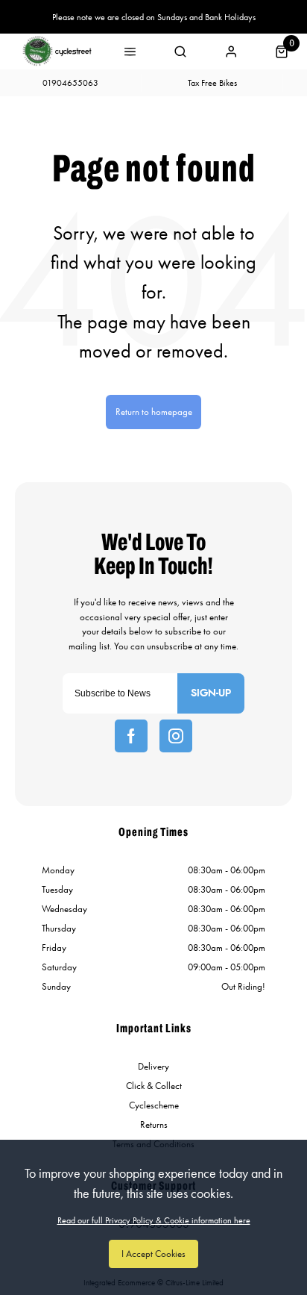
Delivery (153, 1066)
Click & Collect (154, 1085)
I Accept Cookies (153, 1253)
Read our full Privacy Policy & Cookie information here (153, 1220)
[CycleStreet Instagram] (175, 736)
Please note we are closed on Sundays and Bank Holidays (154, 17)
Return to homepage (153, 411)
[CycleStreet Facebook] (131, 736)
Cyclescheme (154, 1105)
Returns (154, 1124)
